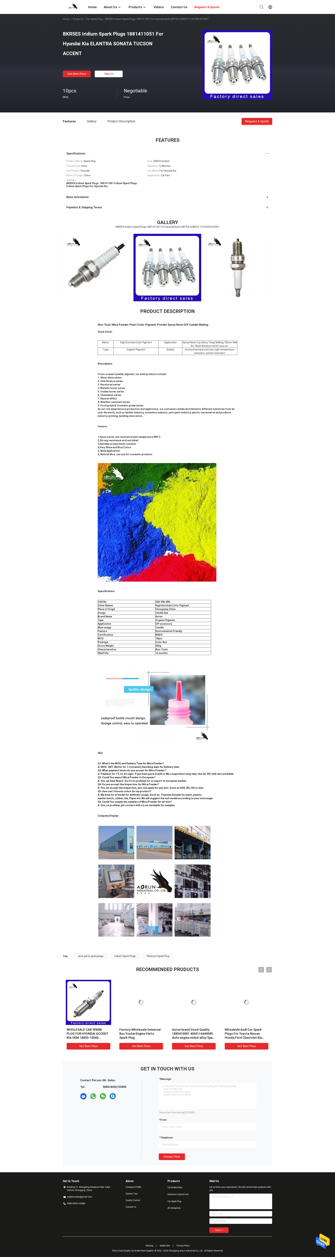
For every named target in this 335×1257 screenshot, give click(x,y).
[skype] (113, 1096)
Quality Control (133, 1200)
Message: (166, 1079)
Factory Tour (132, 1193)
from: (163, 1119)
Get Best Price (77, 73)
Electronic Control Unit (178, 1194)
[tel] (122, 1096)
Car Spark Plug (94, 19)
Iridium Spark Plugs (125, 956)
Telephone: (166, 1137)
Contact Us (131, 1207)
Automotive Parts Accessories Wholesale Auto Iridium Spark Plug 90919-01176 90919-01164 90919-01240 (140, 1037)
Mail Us (108, 73)
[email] (83, 1096)
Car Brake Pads (175, 1187)
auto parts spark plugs (90, 956)
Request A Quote (257, 121)
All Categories (174, 1208)
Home (66, 19)
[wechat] (103, 1096)
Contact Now (172, 1156)
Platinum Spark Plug (158, 956)
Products (78, 19)
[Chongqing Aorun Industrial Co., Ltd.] (73, 5)
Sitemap (149, 1245)
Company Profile (133, 1187)
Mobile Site (165, 1245)
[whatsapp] (93, 1096)
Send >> (219, 1230)
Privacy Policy (183, 1245)
